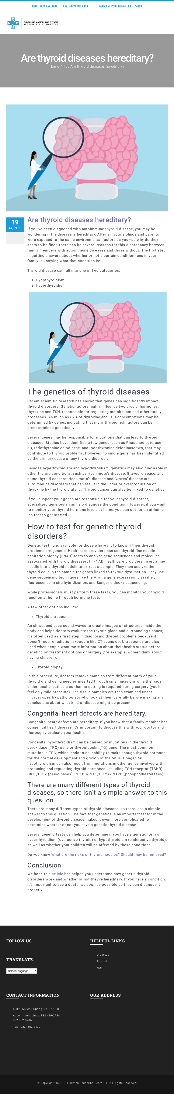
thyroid (111, 229)
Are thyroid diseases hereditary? (79, 220)
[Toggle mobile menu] (166, 21)
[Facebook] (7, 947)
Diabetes (103, 954)
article (57, 874)
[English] (8, 965)
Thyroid (102, 961)
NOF (100, 967)
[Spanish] (12, 965)
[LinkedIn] (14, 947)
